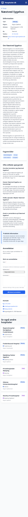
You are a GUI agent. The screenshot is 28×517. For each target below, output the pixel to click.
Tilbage (4, 8)
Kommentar (6, 275)
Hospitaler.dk (10, 2)
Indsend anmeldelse (15, 292)
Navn (4, 262)
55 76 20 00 (15, 34)
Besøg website (8, 309)
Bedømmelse (6, 269)
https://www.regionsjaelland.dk (16, 36)
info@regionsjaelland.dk (11, 306)
